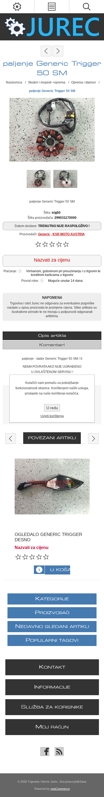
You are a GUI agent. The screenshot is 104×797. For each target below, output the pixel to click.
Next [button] (93, 438)
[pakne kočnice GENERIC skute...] (46, 51)
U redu (52, 408)
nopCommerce (60, 788)
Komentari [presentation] (52, 345)
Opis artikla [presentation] (52, 336)
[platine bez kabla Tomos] (58, 51)
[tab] (52, 336)
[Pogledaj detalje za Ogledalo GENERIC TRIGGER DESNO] (52, 486)
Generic (44, 234)
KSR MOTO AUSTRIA (69, 234)
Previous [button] (10, 438)
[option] (52, 514)
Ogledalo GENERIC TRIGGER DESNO (48, 537)
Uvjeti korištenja (52, 416)
